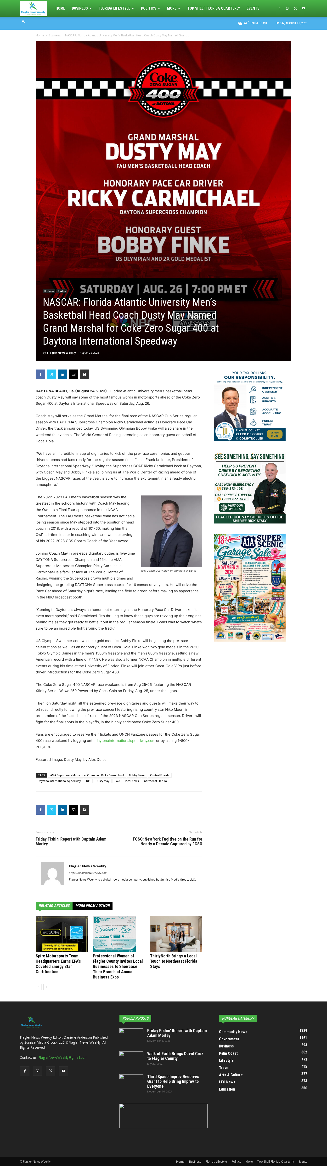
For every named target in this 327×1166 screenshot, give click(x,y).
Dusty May (102, 781)
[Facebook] (279, 8)
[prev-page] (39, 987)
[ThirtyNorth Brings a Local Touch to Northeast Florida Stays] (176, 934)
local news (132, 781)
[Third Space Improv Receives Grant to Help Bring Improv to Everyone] (131, 1082)
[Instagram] (287, 8)
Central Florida (159, 775)
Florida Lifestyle (114, 8)
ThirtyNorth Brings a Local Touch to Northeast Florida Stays (173, 961)
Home (60, 8)
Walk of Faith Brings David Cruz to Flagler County (175, 1056)
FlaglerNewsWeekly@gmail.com (63, 1057)
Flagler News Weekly (61, 352)
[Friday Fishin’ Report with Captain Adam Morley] (131, 1036)
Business (80, 8)
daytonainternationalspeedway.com (125, 740)
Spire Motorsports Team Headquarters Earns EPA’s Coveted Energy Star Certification (58, 963)
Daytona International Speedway (59, 781)
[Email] (73, 374)
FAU (117, 781)
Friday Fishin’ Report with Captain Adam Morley (71, 841)
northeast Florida (155, 781)
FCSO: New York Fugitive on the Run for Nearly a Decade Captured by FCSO (167, 841)
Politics (148, 8)
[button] (23, 21)
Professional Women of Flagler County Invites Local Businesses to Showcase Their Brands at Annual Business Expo (118, 966)
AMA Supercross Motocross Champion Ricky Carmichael (87, 775)
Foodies (62, 291)
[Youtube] (303, 8)
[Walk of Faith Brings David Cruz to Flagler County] (131, 1059)
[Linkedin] (62, 374)
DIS (88, 781)
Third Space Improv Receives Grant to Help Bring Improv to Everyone (173, 1081)
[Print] (84, 374)
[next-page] (46, 987)
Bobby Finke (137, 775)
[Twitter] (295, 8)
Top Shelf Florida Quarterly (213, 8)
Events (253, 8)
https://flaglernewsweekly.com (88, 873)
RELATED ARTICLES (54, 905)
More (171, 8)
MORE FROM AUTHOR (92, 905)
